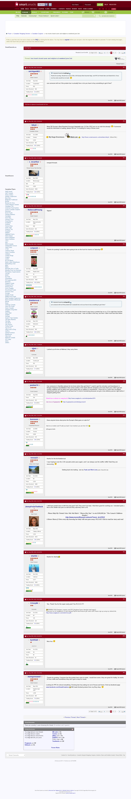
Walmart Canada (10, 337)
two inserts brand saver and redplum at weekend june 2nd (51, 58)
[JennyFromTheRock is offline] (34, 521)
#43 (124, 599)
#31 (124, 67)
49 (35, 660)
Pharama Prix (9, 285)
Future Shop (8, 226)
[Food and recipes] (106, 9)
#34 (124, 205)
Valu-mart (8, 336)
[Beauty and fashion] (103, 9)
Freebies (54, 8)
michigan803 (34, 71)
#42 (124, 552)
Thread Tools (119, 63)
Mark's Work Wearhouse (12, 262)
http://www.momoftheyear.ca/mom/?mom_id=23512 (85, 517)
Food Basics (9, 221)
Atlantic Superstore (11, 196)
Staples (7, 314)
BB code (55, 732)
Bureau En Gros (10, 203)
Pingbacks (28, 743)
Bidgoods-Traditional (11, 199)
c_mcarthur (34, 162)
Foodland (8, 222)
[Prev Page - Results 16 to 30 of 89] (104, 53)
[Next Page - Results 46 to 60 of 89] (119, 53)
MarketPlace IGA (10, 264)
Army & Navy (9, 195)
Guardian (8, 231)
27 (35, 368)
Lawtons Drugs (9, 250)
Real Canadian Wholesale (12, 300)
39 (35, 623)
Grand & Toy (9, 229)
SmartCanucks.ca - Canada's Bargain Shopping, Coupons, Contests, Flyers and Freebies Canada (91, 755)
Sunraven (34, 419)
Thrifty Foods (9, 326)
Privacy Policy (119, 755)
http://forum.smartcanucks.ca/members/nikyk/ (95, 137)
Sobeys (7, 311)
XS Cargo (8, 339)
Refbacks (27, 745)
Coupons (41, 8)
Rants (80, 8)
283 (35, 332)
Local (98, 12)
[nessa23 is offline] (34, 469)
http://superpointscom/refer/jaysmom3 (74, 402)
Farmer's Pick (9, 219)
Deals (27, 8)
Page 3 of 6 (94, 52)
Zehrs (7, 341)
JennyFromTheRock (34, 507)
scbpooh (34, 248)
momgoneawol (34, 677)
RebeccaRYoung (35, 210)
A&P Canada (9, 193)
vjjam (34, 348)
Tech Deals (33, 8)
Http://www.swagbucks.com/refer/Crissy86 (58, 613)
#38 (124, 381)
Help (106, 4)
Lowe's (7, 259)
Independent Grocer (11, 245)
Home (22, 8)
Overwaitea (8, 278)
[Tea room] (100, 9)
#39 (124, 415)
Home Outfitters (10, 239)
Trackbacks (55, 741)
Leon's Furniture (10, 252)
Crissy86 (34, 603)
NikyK (34, 125)
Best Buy (8, 198)
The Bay (7, 321)
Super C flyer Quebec (11, 318)
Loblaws (7, 254)
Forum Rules (55, 747)
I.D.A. (7, 241)
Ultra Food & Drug (10, 329)
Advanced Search (108, 16)
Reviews (74, 8)
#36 (124, 296)
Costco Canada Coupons (12, 209)
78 (35, 698)
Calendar (24, 16)
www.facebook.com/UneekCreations (57, 687)
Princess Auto (9, 291)
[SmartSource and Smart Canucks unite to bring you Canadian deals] (13, 180)
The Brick (8, 323)
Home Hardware (10, 237)
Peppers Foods (9, 283)
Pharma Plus (9, 286)
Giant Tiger (8, 227)
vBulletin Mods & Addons (68, 790)
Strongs (7, 316)
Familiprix (8, 216)
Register (112, 4)
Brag (87, 12)
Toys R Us (8, 328)
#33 (124, 157)
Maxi (6, 265)
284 (35, 439)
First (101, 53)
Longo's (7, 257)
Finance (68, 8)
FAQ (17, 16)
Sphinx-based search (70, 793)
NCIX (6, 275)
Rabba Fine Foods (10, 296)
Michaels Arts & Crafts (12, 268)
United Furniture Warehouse (10, 333)
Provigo (7, 293)
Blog (18, 12)
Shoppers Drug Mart (11, 309)
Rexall (7, 301)
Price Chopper (9, 288)
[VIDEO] (54, 737)
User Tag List (28, 48)
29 (35, 487)
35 (35, 585)
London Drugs (9, 255)
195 (35, 539)
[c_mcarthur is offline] (34, 173)
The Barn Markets (10, 319)
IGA (6, 242)
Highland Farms (10, 234)
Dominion (8, 211)
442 (35, 282)
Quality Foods (9, 295)
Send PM (110, 100)
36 (35, 91)
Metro (7, 267)
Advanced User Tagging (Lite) (55, 790)
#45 (124, 672)
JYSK (7, 249)
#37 (124, 344)
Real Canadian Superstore (13, 298)
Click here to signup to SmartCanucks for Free (36, 104)
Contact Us (64, 755)
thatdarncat (34, 300)
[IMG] (54, 735)
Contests (62, 8)
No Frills (7, 277)
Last (123, 53)
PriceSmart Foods (10, 290)
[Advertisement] (62, 112)
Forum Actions (43, 16)
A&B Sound (8, 191)
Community (32, 16)
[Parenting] (109, 9)
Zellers (7, 342)
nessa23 (34, 458)
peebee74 (34, 385)
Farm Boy (8, 218)
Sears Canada (9, 308)
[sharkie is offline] (34, 568)
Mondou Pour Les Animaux (13, 270)
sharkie (34, 556)
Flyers (47, 8)
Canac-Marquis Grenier (12, 204)
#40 (124, 453)
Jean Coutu (8, 247)
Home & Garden (88, 8)
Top (71, 12)
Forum (26, 12)
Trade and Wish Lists (90, 470)
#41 (124, 500)
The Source (8, 324)
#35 (124, 244)
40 (35, 231)
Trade (111, 12)
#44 (124, 636)
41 (120, 58)
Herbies (7, 232)
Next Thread (81, 717)
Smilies (54, 734)
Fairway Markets (10, 214)
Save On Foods (10, 306)
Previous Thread (70, 717)
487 (35, 145)
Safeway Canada (10, 305)
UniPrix (7, 331)
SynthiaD (34, 640)
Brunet (7, 201)
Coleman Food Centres (12, 208)
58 (35, 403)
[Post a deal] (113, 9)
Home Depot (9, 236)
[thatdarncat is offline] (34, 313)
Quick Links (54, 16)
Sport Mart (8, 313)
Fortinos (7, 224)
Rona (6, 303)
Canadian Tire (9, 206)
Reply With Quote (120, 100)
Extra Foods (8, 213)
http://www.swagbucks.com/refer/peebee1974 (81, 398)
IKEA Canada (9, 244)
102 (35, 191)
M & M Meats (9, 260)
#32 (124, 121)
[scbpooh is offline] (34, 261)
